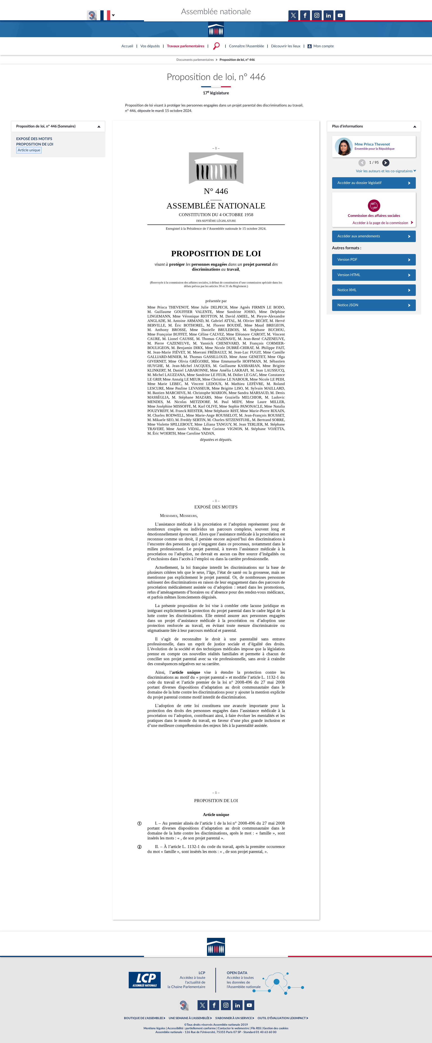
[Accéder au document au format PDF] (374, 259)
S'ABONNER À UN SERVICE (233, 1018)
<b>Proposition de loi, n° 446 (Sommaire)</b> (58, 126)
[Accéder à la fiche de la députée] (374, 146)
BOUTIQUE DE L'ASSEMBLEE (143, 1018)
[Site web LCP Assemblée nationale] (170, 980)
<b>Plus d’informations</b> (374, 126)
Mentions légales (154, 1028)
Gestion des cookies (275, 1028)
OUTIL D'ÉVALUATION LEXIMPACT (282, 1018)
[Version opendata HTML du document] (374, 275)
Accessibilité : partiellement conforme (191, 1028)
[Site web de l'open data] (261, 980)
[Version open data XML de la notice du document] (374, 290)
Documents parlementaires (195, 59)
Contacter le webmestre (233, 1028)
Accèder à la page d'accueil (216, 28)
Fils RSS (256, 1028)
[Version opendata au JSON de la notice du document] (374, 305)
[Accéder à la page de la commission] (374, 209)
